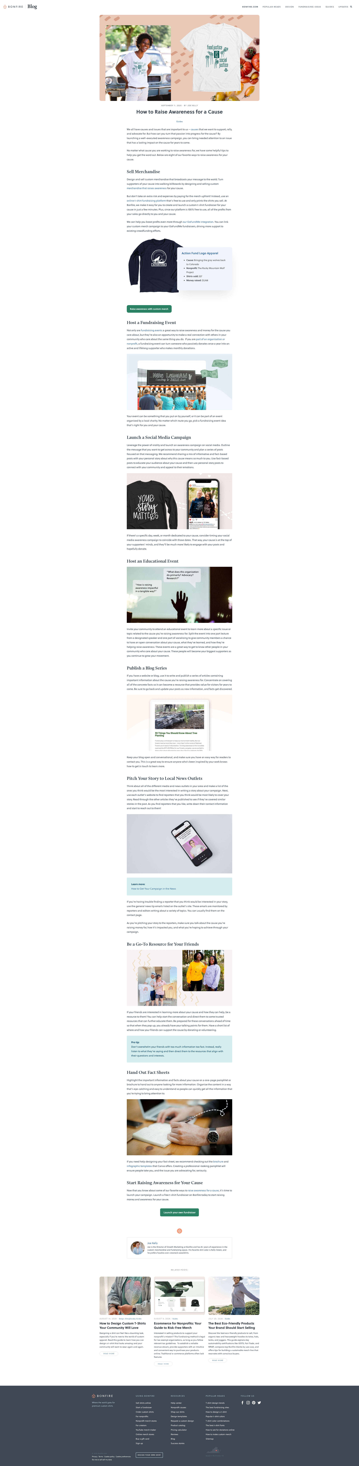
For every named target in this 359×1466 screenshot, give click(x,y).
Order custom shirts (145, 1411)
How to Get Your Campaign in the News (153, 888)
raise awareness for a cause (203, 1190)
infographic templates (139, 1166)
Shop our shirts (177, 1411)
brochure (218, 1161)
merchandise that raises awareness (147, 188)
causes (194, 129)
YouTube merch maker (146, 1429)
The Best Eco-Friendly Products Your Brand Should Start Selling (231, 1325)
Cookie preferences (123, 1457)
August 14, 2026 (108, 1319)
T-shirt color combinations (217, 1420)
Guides (330, 6)
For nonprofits (142, 1416)
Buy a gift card (142, 1438)
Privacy (94, 1457)
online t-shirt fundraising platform (146, 200)
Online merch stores (145, 1434)
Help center (176, 1403)
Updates (343, 6)
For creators (141, 1425)
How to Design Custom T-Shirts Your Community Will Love (123, 1325)
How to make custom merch (218, 1434)
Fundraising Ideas (310, 6)
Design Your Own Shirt (149, 1455)
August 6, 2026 (162, 1319)
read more (108, 1354)
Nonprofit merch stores (146, 1420)
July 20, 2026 (215, 1319)
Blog (173, 1438)
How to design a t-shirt (216, 1411)
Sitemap (210, 1438)
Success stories (177, 1443)
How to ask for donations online (220, 1429)
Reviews (174, 1434)
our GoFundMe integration (198, 222)
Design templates (179, 1416)
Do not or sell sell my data (102, 1460)
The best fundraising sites (217, 1407)
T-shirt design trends (215, 1403)
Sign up (139, 1443)
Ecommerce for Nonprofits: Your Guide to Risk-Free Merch (177, 1325)
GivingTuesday (130, 1319)
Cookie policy (109, 1457)
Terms (101, 1457)
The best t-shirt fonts (215, 1425)
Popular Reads (272, 6)
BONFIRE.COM (250, 6)
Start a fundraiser (144, 1407)
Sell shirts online (143, 1403)
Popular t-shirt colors (215, 1416)
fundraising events (151, 330)
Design (289, 6)
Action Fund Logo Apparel (200, 253)
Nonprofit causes (178, 1407)
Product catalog (178, 1425)
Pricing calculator (179, 1429)
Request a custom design (182, 1420)
